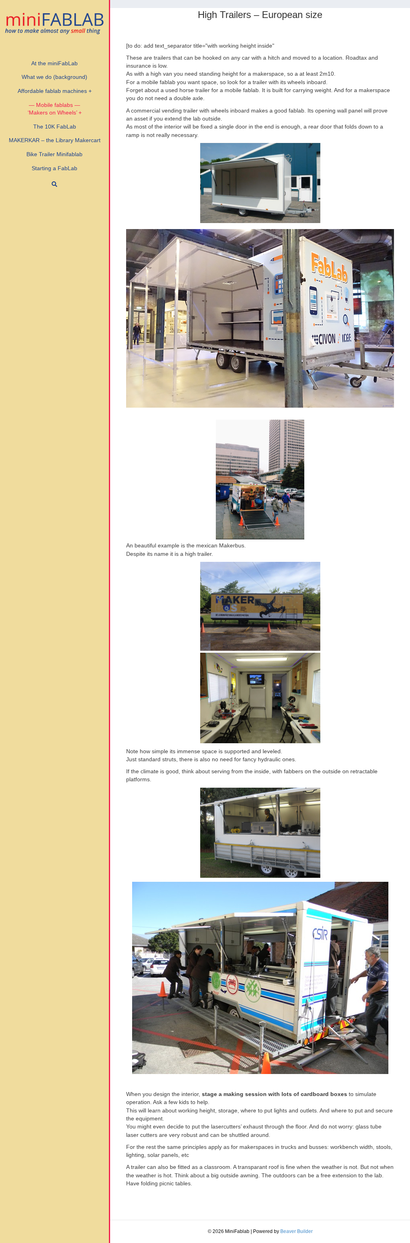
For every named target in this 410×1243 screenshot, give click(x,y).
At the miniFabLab (54, 63)
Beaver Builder (296, 1231)
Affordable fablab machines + (55, 91)
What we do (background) (54, 77)
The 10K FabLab (54, 126)
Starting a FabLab (54, 168)
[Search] (54, 184)
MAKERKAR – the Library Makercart (54, 140)
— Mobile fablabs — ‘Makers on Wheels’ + (55, 109)
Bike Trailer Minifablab (54, 154)
